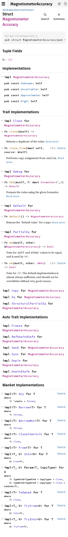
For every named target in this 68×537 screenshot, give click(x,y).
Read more (52, 141)
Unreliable (29, 89)
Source (61, 148)
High (24, 101)
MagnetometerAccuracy (31, 4)
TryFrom (30, 506)
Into (27, 454)
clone (13, 131)
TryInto (30, 519)
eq (11, 242)
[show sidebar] (3, 3)
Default (19, 206)
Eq (13, 297)
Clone (17, 121)
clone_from (17, 148)
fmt (11, 182)
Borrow (24, 407)
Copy (15, 290)
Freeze (17, 326)
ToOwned (25, 492)
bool (50, 246)
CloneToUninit (30, 434)
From (22, 447)
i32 (9, 59)
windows (7, 9)
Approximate (30, 95)
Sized (31, 401)
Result (14, 186)
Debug (17, 171)
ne (11, 263)
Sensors (29, 9)
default (15, 216)
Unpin (16, 360)
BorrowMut (27, 421)
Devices (18, 9)
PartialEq (21, 232)
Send (15, 347)
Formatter (48, 182)
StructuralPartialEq (29, 303)
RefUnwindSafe (23, 337)
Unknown (26, 83)
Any (21, 394)
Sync (15, 354)
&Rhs (40, 263)
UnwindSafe (21, 371)
